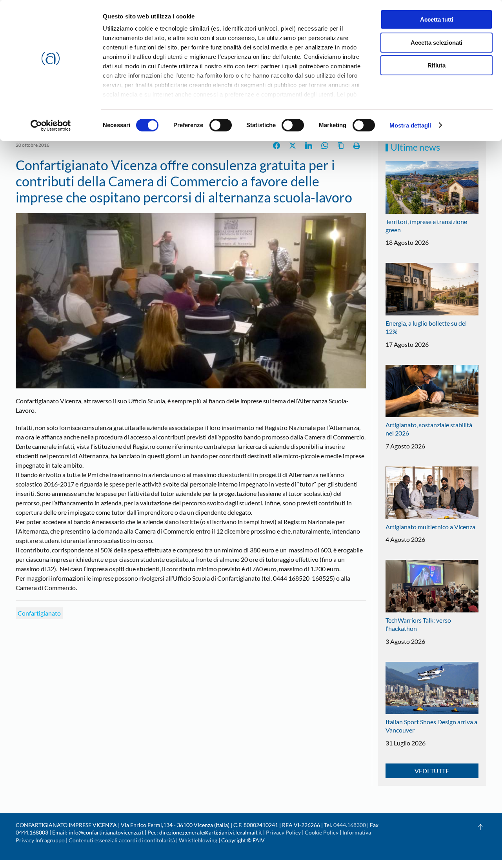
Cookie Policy (321, 832)
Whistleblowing (198, 840)
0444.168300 (349, 825)
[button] (480, 827)
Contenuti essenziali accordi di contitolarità (122, 840)
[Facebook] (276, 145)
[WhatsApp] (325, 145)
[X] (293, 145)
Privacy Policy (283, 832)
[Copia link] (341, 145)
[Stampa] (357, 145)
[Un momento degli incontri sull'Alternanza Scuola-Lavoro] (191, 300)
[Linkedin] (309, 145)
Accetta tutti (436, 19)
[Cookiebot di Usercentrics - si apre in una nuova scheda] (50, 125)
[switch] (220, 125)
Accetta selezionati (436, 42)
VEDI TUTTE (432, 770)
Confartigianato (39, 613)
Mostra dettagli (410, 125)
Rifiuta (436, 65)
